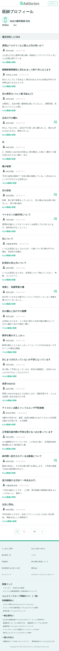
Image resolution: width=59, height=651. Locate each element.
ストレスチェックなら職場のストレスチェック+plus (21, 629)
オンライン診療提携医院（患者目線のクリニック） (20, 591)
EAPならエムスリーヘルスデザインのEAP (17, 633)
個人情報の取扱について (39, 561)
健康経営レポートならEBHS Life (14, 623)
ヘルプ (33, 555)
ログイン (53, 3)
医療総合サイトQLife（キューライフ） (16, 641)
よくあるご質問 (7, 549)
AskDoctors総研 (18, 588)
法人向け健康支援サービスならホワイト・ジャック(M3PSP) (23, 620)
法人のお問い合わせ (38, 549)
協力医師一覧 (6, 555)
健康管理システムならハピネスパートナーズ (18, 626)
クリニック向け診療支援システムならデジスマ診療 (20, 608)
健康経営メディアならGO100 (37, 623)
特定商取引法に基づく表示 (11, 568)
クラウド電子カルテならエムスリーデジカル (18, 604)
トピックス (7, 588)
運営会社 (34, 568)
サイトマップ (6, 574)
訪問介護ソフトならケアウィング (14, 611)
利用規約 (5, 561)
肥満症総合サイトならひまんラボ (43, 641)
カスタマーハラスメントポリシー (42, 574)
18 (34, 531)
